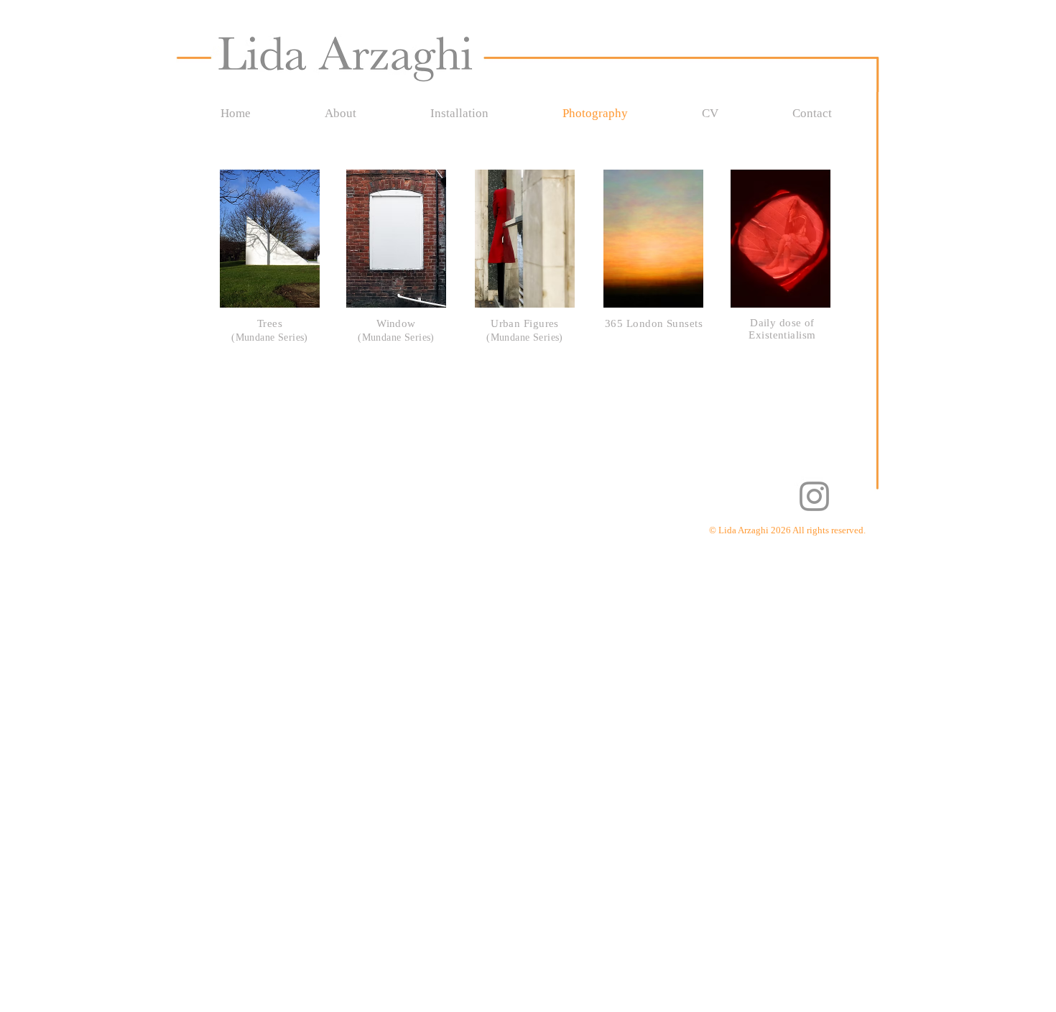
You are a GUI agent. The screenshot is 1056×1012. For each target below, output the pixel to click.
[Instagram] (814, 496)
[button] (270, 239)
